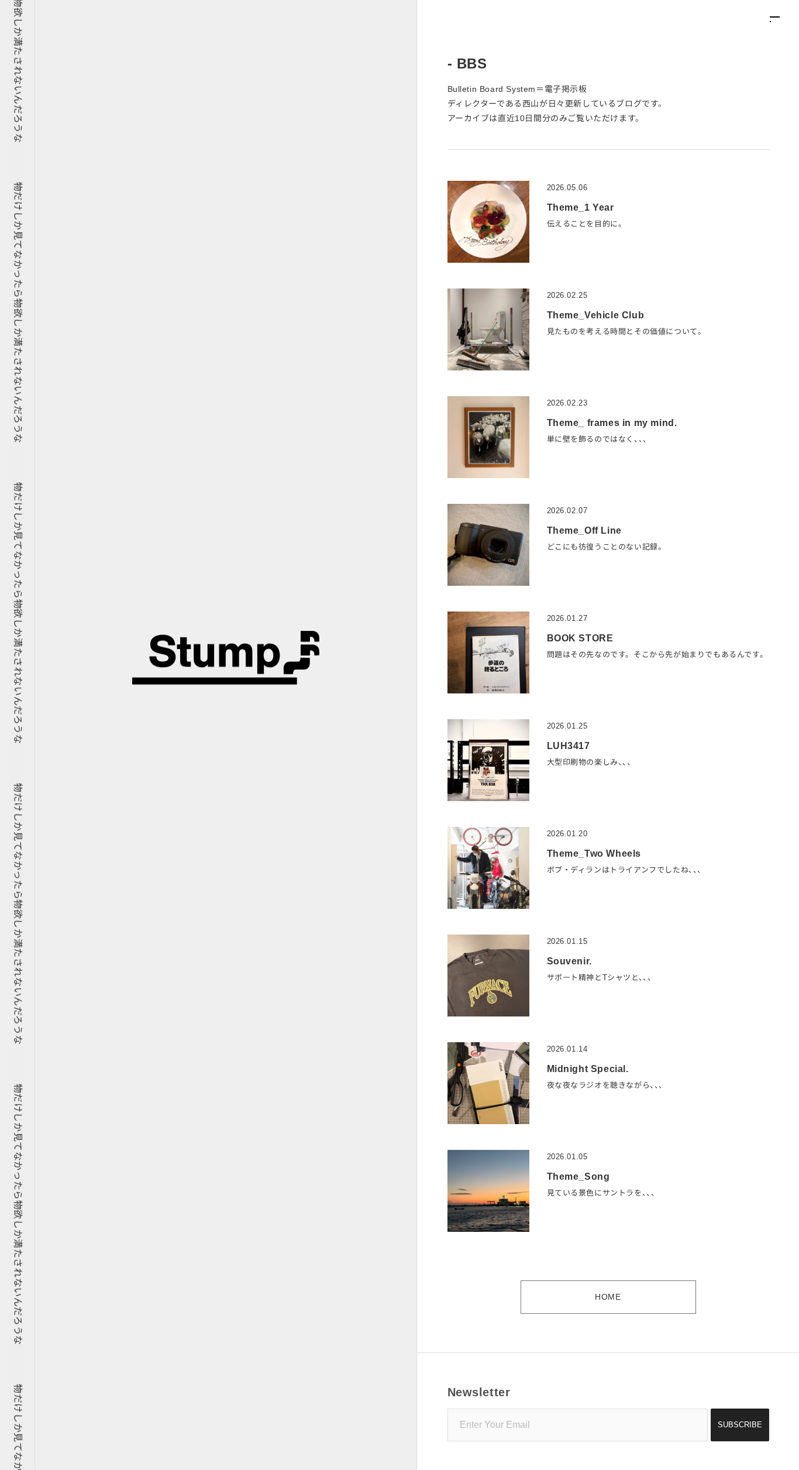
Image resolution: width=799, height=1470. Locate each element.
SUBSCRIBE (740, 1424)
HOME (608, 1296)
